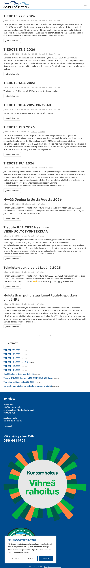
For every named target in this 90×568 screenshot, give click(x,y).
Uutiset (49, 20)
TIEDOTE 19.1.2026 (19, 163)
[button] (85, 4)
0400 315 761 (9, 413)
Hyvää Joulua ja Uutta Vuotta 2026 (33, 199)
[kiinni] (53, 539)
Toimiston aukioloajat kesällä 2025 (32, 268)
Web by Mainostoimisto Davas (52, 567)
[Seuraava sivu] (50, 335)
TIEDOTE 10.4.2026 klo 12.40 (27, 105)
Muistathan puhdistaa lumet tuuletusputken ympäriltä (28, 386)
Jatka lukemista (12, 40)
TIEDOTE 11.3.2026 (19, 127)
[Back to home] (16, 4)
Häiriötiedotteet (38, 20)
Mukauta (15, 558)
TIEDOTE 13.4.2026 (19, 83)
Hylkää (31, 558)
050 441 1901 (14, 440)
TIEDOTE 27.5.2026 (19, 16)
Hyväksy (46, 558)
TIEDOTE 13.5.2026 (19, 49)
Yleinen (57, 20)
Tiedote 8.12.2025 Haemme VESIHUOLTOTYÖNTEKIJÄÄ (28, 378)
